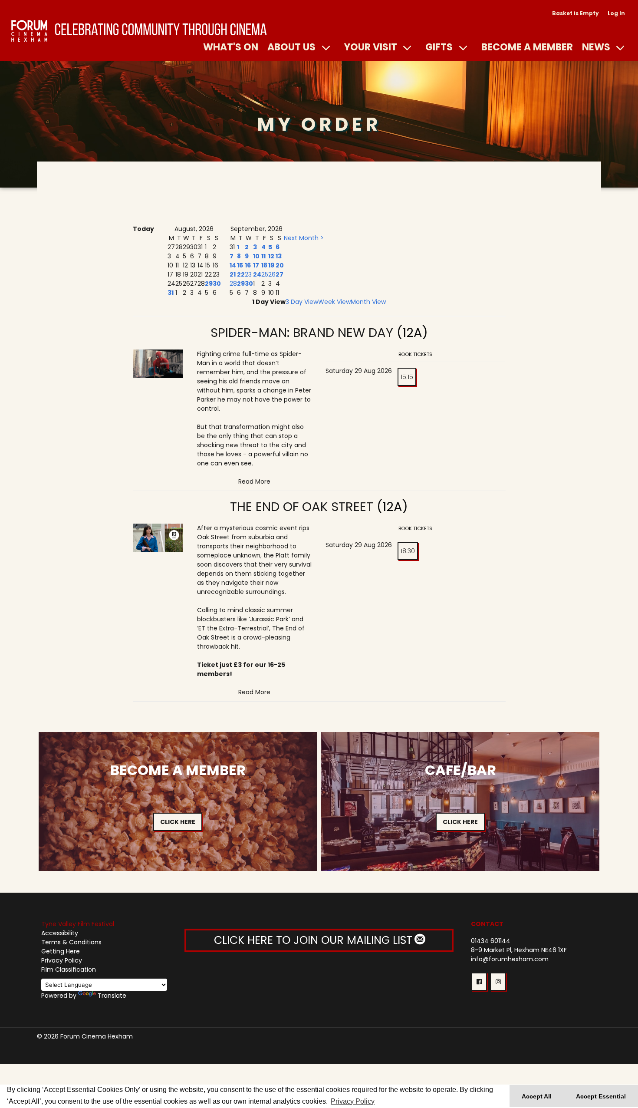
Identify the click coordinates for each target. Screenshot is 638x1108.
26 (272, 274)
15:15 (407, 377)
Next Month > (304, 238)
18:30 (408, 551)
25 (264, 274)
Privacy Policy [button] (353, 1101)
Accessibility (59, 933)
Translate (112, 995)
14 (233, 265)
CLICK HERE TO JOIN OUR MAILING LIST (314, 940)
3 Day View (302, 301)
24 (257, 274)
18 (264, 265)
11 (263, 256)
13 (279, 256)
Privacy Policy (61, 960)
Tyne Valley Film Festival (77, 924)
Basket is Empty (575, 13)
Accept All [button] (537, 1096)
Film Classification (68, 969)
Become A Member (527, 47)
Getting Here (60, 951)
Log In (616, 13)
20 (280, 265)
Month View (368, 301)
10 (256, 256)
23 (248, 274)
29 (209, 283)
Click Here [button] (177, 822)
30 (217, 283)
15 (240, 265)
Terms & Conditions (71, 942)
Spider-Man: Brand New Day (301, 332)
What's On (230, 47)
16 (248, 265)
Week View (334, 301)
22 (241, 274)
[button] (479, 982)
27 (279, 274)
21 (233, 274)
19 (271, 265)
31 (171, 292)
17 (256, 265)
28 (233, 283)
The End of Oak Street (301, 506)
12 (271, 256)
